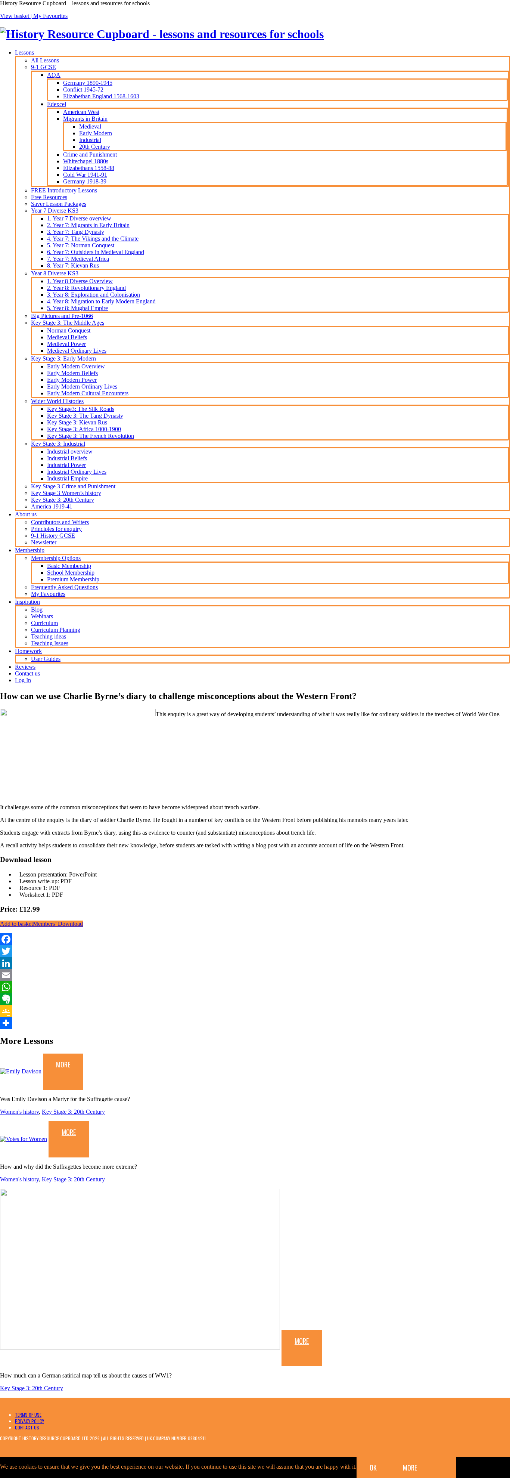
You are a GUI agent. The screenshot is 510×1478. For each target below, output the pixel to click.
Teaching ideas (48, 636)
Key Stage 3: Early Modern (63, 358)
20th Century (94, 146)
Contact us (27, 673)
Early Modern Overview (76, 366)
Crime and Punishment (90, 154)
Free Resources (49, 197)
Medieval (90, 126)
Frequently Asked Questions (64, 587)
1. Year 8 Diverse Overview (80, 281)
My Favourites (50, 16)
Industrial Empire (67, 478)
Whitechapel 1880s (85, 161)
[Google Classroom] (255, 1011)
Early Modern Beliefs (72, 373)
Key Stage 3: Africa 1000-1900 (84, 429)
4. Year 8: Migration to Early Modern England (101, 301)
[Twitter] (255, 951)
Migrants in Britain (85, 118)
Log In (23, 680)
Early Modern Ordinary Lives (82, 386)
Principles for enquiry (56, 529)
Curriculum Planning (55, 630)
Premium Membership (73, 579)
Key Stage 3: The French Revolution (90, 436)
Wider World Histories (57, 401)
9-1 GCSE (43, 67)
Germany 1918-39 (84, 181)
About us (26, 514)
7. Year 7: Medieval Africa (78, 259)
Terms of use (28, 1414)
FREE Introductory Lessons (64, 190)
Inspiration (27, 602)
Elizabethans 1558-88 (88, 168)
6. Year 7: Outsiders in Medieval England (95, 252)
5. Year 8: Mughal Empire (77, 308)
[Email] (255, 975)
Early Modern (95, 133)
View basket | (16, 16)
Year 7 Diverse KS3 (54, 210)
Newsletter (43, 542)
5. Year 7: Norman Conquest (80, 245)
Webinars (42, 616)
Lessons (24, 52)
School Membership (70, 572)
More (63, 1064)
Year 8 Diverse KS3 (54, 273)
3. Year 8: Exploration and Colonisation (93, 294)
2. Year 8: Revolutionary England (86, 288)
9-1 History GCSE (53, 535)
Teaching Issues (49, 643)
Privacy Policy (29, 1421)
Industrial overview (70, 451)
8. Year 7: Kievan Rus (73, 265)
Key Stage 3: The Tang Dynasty (85, 415)
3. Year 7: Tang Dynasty (75, 232)
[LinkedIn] (255, 963)
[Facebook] (255, 939)
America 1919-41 (51, 506)
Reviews (25, 667)
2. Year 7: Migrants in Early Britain (88, 225)
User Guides (45, 659)
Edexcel (56, 104)
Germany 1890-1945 (87, 83)
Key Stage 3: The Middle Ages (67, 322)
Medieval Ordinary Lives (76, 350)
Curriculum (44, 623)
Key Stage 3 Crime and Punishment (73, 486)
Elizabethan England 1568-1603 (101, 96)
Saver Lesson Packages (58, 204)
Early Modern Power (72, 380)
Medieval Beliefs (67, 337)
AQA (53, 75)
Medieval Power (66, 344)
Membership (29, 550)
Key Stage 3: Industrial (58, 443)
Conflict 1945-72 (83, 89)
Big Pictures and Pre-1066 (62, 316)
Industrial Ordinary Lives (76, 472)
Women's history (19, 1111)
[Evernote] (255, 999)
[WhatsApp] (255, 987)
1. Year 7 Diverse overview (79, 218)
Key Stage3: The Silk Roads (80, 409)
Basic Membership (69, 566)
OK (373, 1467)
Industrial (90, 140)
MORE (410, 1467)
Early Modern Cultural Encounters (87, 393)
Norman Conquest (68, 330)
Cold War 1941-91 (85, 174)
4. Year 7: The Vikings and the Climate (93, 238)
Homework (28, 651)
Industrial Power (66, 465)
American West (81, 112)
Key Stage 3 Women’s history (66, 493)
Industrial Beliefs (67, 458)
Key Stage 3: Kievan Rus (77, 422)
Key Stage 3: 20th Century (62, 500)
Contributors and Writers (60, 522)
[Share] (255, 1023)
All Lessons (45, 60)
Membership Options (56, 558)
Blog (37, 609)
